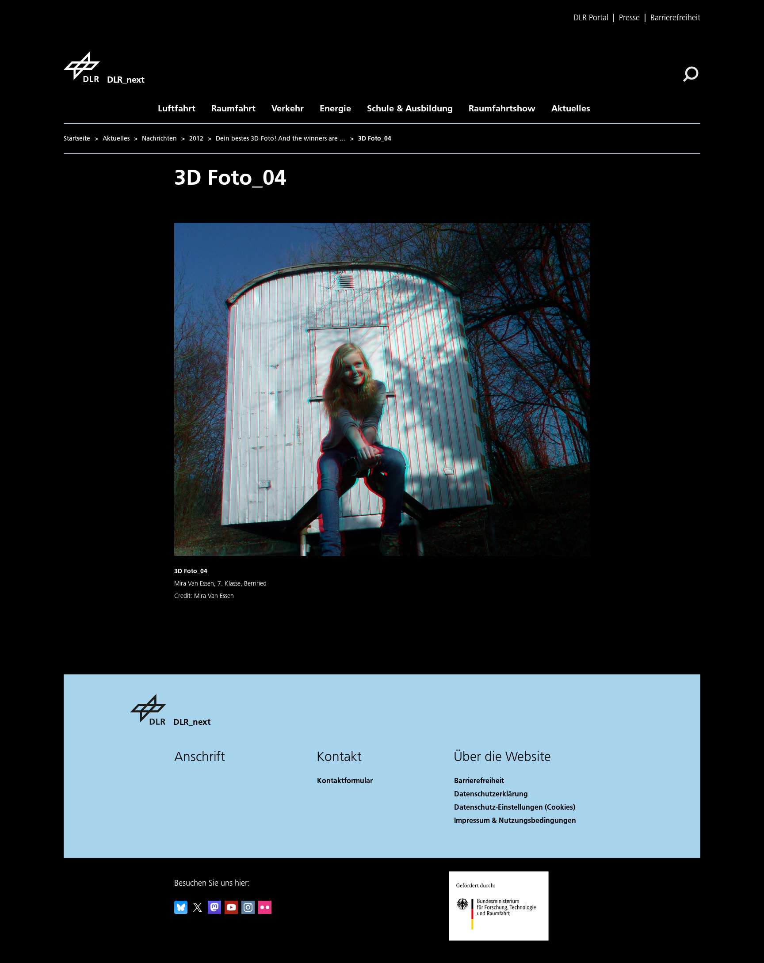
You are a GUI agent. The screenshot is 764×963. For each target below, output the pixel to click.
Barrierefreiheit (675, 18)
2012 (196, 138)
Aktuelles (570, 108)
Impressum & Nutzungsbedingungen (515, 820)
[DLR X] (197, 911)
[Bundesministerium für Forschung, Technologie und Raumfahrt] (505, 938)
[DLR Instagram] (248, 911)
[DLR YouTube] (231, 911)
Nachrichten (159, 138)
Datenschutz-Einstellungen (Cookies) (514, 806)
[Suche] (692, 73)
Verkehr (287, 108)
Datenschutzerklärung (491, 793)
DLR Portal (590, 18)
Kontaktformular (345, 780)
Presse (629, 18)
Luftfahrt (176, 108)
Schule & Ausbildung (410, 108)
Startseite (77, 138)
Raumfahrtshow (502, 108)
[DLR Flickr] (264, 911)
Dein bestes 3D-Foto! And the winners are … (281, 138)
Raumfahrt (233, 108)
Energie (335, 108)
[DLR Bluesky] (180, 911)
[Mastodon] (214, 911)
